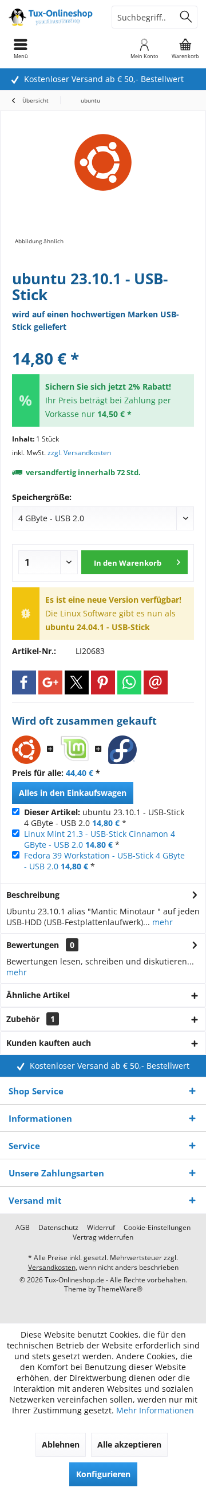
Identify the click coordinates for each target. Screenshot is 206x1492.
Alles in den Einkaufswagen (72, 792)
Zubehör (30, 1018)
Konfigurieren (103, 1474)
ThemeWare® (119, 1289)
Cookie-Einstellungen (157, 1227)
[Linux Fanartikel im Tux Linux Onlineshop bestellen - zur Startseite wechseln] (51, 17)
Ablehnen (61, 1444)
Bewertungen (32, 944)
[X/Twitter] (77, 682)
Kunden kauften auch (48, 1042)
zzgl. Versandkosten (79, 452)
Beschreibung (33, 894)
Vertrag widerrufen (103, 1237)
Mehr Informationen (155, 1410)
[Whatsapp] (129, 682)
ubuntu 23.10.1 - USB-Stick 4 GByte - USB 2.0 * (104, 817)
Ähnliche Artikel (38, 995)
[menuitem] (185, 48)
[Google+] (50, 682)
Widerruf (101, 1227)
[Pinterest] (103, 682)
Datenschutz (58, 1227)
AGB (22, 1227)
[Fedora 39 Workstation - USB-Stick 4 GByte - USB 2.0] (122, 749)
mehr (161, 922)
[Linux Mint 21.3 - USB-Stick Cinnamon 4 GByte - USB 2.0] (74, 749)
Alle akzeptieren (129, 1444)
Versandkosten (52, 1267)
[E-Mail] (156, 682)
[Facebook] (24, 682)
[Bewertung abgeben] (103, 343)
